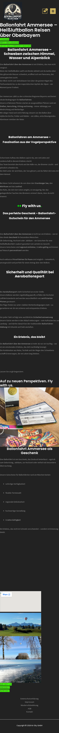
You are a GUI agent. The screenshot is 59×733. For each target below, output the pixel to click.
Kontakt (29, 712)
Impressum (29, 702)
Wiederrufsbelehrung (29, 705)
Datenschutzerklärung (29, 698)
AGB (29, 708)
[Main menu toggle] (53, 11)
